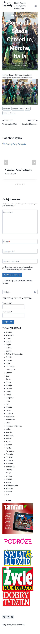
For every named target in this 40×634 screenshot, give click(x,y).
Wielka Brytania (12, 485)
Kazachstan (10, 420)
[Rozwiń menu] (36, 5)
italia (28, 108)
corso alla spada (17, 108)
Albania (9, 332)
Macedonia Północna (14, 426)
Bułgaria (9, 360)
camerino (6, 108)
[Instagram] (12, 617)
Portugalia (10, 451)
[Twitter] (8, 617)
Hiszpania (9, 398)
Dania (8, 379)
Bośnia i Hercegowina (14, 354)
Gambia (9, 388)
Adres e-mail (8, 252)
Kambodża (10, 417)
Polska (8, 448)
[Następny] (34, 162)
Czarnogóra (10, 370)
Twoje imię (7, 303)
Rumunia (9, 454)
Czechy (9, 373)
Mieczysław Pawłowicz (21, 63)
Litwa (8, 423)
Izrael (8, 410)
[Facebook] (4, 617)
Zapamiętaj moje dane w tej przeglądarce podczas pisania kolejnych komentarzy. (19, 268)
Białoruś (9, 348)
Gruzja (8, 395)
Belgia (8, 345)
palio (5, 113)
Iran (7, 404)
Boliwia (8, 351)
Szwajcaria (10, 467)
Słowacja (9, 460)
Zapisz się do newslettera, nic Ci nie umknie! (17, 282)
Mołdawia (10, 435)
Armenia (9, 338)
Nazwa (6, 241)
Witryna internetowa (11, 261)
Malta (8, 429)
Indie (8, 401)
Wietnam (9, 488)
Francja (9, 385)
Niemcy (9, 445)
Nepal (8, 442)
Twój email (7, 312)
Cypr (7, 376)
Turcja (8, 473)
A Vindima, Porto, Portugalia (18, 170)
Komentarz (8, 212)
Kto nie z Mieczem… (30, 122)
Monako (9, 438)
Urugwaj (9, 479)
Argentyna (10, 335)
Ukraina (9, 476)
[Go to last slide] (6, 162)
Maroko (9, 432)
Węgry (8, 482)
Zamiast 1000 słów (20, 16)
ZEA (7, 495)
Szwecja (9, 470)
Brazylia (9, 357)
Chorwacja (10, 366)
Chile (8, 363)
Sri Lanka (9, 463)
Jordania (9, 413)
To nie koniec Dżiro (9, 122)
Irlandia (9, 407)
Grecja (8, 392)
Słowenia (9, 457)
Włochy (12, 113)
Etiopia (8, 382)
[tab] (15, 184)
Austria (8, 341)
